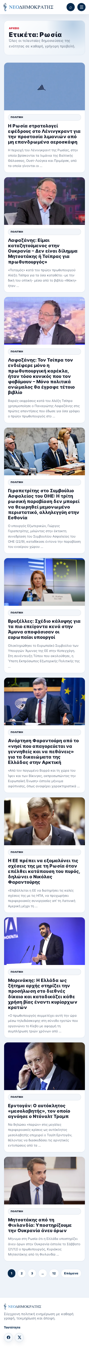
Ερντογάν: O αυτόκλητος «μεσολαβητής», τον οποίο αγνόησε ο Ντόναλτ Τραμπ (39, 1111)
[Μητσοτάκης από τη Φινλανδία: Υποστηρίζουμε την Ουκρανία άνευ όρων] (44, 1180)
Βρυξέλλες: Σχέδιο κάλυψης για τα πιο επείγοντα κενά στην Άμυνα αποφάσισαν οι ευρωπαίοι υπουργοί (44, 629)
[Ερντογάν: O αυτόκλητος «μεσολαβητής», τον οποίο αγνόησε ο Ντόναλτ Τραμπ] (44, 1066)
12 (54, 1273)
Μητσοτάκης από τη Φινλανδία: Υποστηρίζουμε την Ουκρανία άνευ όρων (40, 1225)
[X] (19, 1337)
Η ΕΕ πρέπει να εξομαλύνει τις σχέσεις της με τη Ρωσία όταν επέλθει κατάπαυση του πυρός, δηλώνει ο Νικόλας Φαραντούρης (44, 871)
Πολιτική (17, 117)
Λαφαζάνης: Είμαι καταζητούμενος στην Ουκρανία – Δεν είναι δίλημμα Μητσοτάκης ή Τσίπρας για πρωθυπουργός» (43, 251)
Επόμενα (71, 1273)
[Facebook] (8, 1337)
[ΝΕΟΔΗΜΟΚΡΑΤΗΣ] (28, 7)
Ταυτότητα (12, 1327)
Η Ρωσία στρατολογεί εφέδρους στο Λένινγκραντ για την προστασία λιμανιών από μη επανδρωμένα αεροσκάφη (44, 134)
